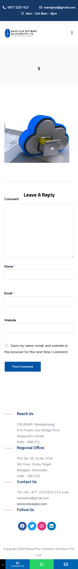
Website (10, 320)
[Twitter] (32, 526)
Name (8, 266)
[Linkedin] (51, 526)
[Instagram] (41, 526)
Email (8, 293)
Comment (11, 199)
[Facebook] (22, 526)
